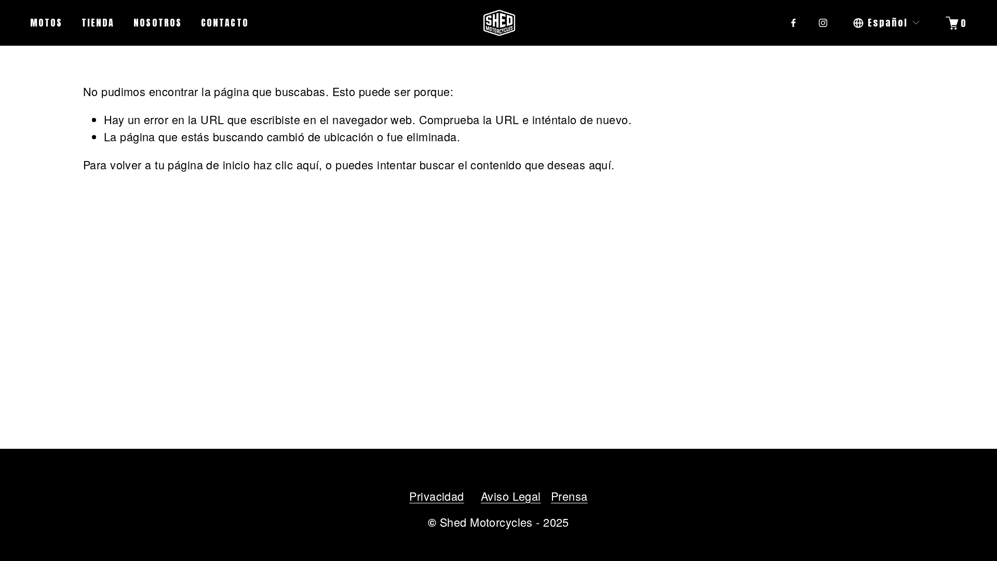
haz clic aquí (286, 164)
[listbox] (887, 23)
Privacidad (436, 496)
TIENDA (98, 23)
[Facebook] (793, 23)
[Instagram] (823, 23)
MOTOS (46, 23)
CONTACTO (225, 23)
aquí (600, 164)
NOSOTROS (157, 23)
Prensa (569, 496)
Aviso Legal (511, 496)
